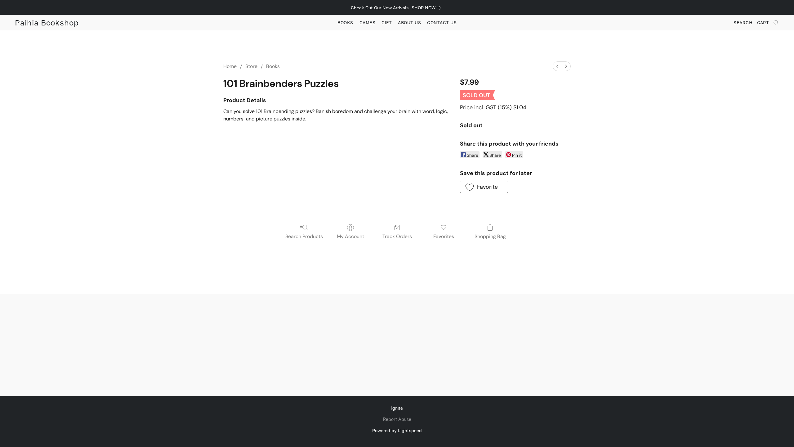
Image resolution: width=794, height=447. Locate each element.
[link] (427, 7)
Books (345, 22)
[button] (47, 22)
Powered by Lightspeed (397, 430)
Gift (386, 22)
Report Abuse (397, 419)
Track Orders (397, 236)
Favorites (443, 236)
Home (230, 66)
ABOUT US (409, 22)
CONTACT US (442, 22)
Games (367, 22)
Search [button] (743, 22)
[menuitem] (557, 66)
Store (251, 66)
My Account (350, 236)
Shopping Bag (490, 236)
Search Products (304, 236)
